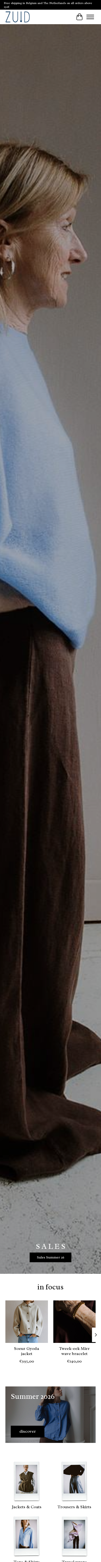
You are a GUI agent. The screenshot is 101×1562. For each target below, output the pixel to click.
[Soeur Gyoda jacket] (26, 1321)
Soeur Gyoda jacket (26, 1351)
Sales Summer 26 (50, 1257)
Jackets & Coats (26, 1507)
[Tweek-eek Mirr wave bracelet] (74, 1321)
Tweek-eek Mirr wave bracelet (74, 1351)
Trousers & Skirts (74, 1507)
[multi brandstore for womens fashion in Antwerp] (17, 16)
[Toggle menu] (90, 17)
